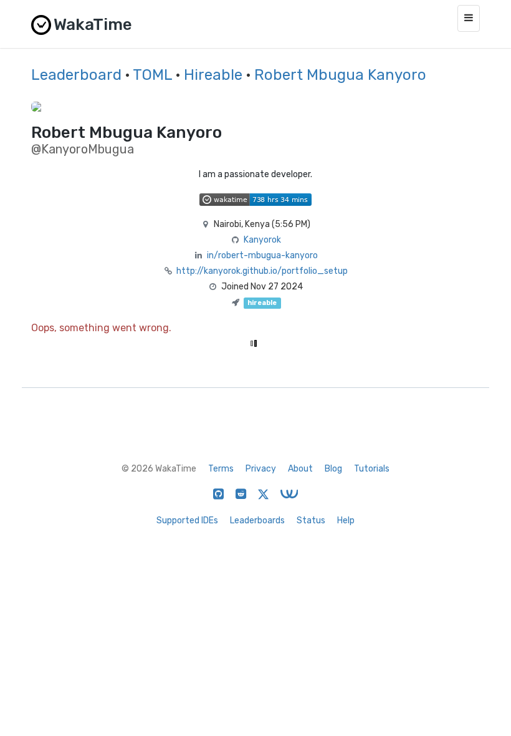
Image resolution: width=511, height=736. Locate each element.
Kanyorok (262, 240)
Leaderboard (76, 75)
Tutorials (371, 468)
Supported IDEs (187, 520)
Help (346, 520)
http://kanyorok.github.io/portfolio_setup (262, 271)
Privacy (261, 468)
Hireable (213, 75)
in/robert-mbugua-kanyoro (262, 255)
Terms (221, 468)
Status (311, 520)
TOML (152, 75)
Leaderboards (257, 520)
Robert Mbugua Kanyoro (340, 75)
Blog (333, 468)
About (300, 468)
